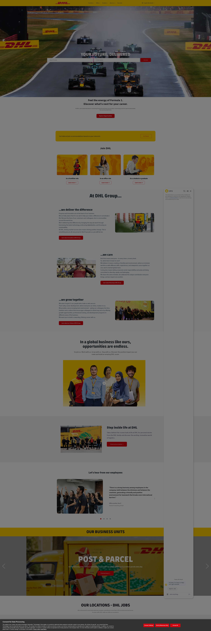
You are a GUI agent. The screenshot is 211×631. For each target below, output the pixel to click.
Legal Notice (43, 629)
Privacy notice (36, 629)
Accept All (175, 625)
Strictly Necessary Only (162, 625)
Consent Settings (148, 625)
